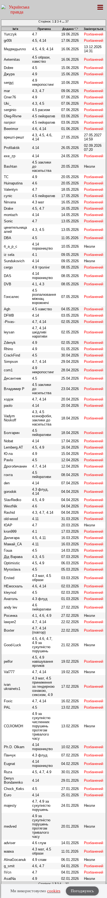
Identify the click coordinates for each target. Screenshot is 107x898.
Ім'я (15, 29)
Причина (44, 29)
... (63, 21)
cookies (53, 891)
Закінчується (93, 29)
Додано (68, 29)
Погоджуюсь (82, 891)
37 (67, 21)
